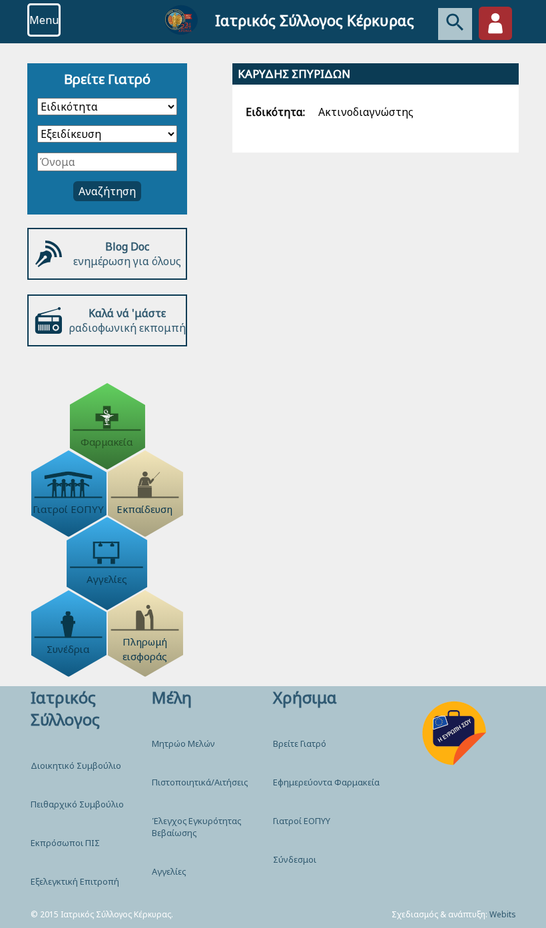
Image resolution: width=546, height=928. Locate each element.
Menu (44, 20)
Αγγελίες (169, 871)
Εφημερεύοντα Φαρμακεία (326, 782)
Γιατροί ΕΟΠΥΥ (301, 821)
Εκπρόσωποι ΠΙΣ (65, 843)
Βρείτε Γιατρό (299, 743)
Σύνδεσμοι (294, 859)
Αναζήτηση (107, 191)
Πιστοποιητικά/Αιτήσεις (200, 782)
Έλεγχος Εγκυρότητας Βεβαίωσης (196, 827)
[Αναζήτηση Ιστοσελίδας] (455, 24)
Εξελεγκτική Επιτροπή (75, 881)
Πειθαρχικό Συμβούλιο (77, 804)
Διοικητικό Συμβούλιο (76, 765)
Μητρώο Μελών (183, 743)
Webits (502, 914)
